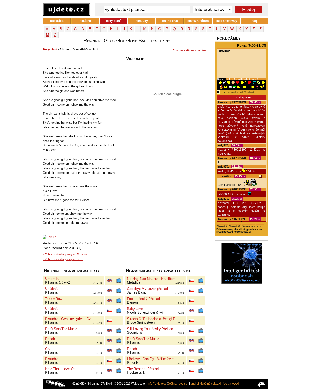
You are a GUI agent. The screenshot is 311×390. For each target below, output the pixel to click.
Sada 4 (246, 79)
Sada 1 (221, 79)
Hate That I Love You (60, 369)
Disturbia (51, 359)
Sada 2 (230, 79)
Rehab (50, 339)
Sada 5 (255, 79)
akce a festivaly (226, 21)
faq (254, 21)
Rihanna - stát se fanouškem (190, 50)
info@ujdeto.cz (157, 383)
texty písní (113, 21)
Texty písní (50, 49)
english (195, 383)
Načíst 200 (235, 226)
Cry (48, 349)
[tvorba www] (231, 383)
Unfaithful (52, 289)
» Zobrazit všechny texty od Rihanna (65, 254)
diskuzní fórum (198, 21)
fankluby (142, 21)
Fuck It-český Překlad (143, 299)
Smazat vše (248, 226)
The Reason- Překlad (143, 369)
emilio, (233, 176)
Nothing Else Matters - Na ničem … (153, 279)
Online (260, 226)
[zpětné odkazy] (211, 383)
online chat (170, 21)
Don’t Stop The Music (61, 329)
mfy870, (230, 145)
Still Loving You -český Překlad (150, 329)
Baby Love (135, 309)
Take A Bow (53, 299)
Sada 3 (238, 79)
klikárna (85, 21)
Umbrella (52, 279)
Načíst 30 (222, 226)
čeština (172, 383)
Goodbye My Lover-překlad (147, 289)
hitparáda (56, 21)
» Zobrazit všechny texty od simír (63, 259)
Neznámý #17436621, (239, 102)
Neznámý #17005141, (239, 158)
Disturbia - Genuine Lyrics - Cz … (70, 319)
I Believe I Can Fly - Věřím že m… (152, 359)
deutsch (184, 383)
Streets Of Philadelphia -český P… (153, 319)
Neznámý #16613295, (239, 189)
